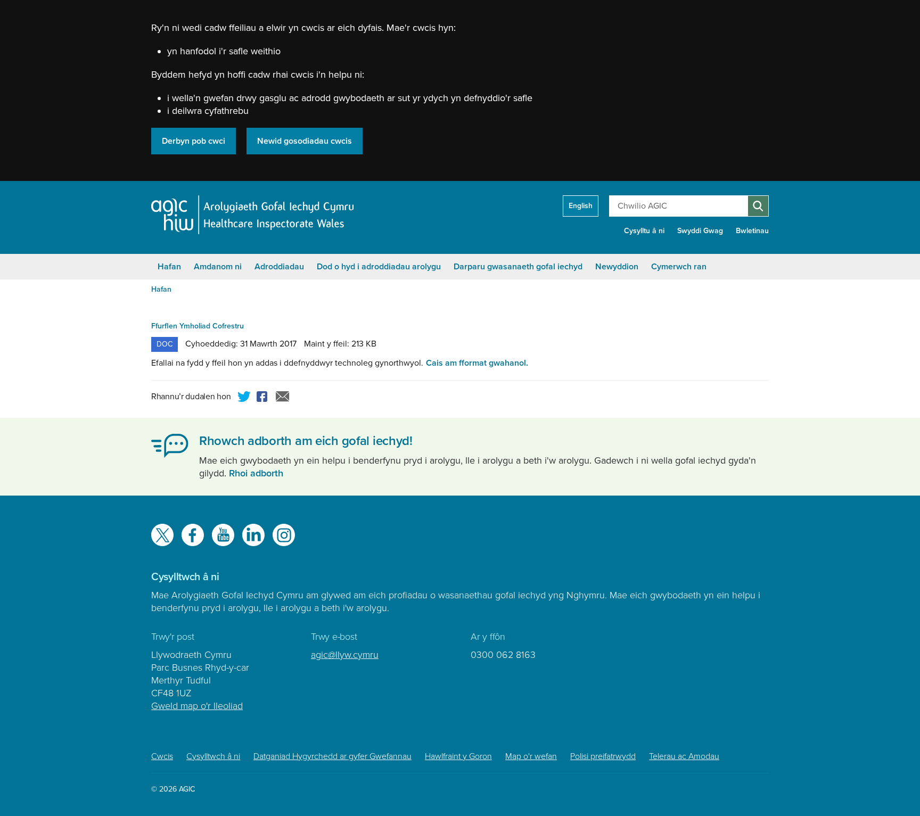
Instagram (284, 535)
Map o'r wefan (531, 756)
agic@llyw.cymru (345, 655)
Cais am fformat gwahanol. (477, 363)
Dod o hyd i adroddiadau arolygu (379, 266)
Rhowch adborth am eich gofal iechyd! (306, 441)
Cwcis (162, 756)
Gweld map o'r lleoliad (197, 706)
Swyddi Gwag (700, 230)
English (581, 205)
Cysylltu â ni (644, 230)
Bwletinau (752, 230)
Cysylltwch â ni (213, 756)
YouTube (223, 535)
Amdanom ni (218, 266)
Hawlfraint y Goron (458, 756)
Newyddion (616, 266)
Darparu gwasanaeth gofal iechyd (518, 266)
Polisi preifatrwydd (603, 756)
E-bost (283, 398)
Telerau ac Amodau (684, 756)
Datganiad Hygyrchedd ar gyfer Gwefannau (332, 756)
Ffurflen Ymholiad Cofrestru (197, 326)
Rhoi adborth (256, 473)
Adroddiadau (279, 266)
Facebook (263, 398)
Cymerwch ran (679, 266)
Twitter (244, 398)
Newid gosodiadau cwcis (304, 141)
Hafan (169, 266)
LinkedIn (253, 535)
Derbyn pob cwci (193, 141)
